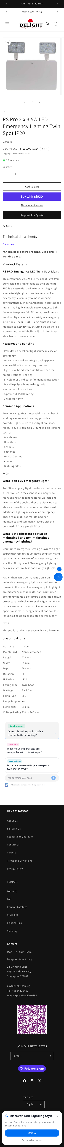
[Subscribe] (50, 1056)
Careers (11, 852)
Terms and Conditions (19, 860)
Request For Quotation (20, 836)
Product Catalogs (17, 906)
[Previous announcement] (6, 4)
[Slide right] (40, 102)
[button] (7, 24)
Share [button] (9, 226)
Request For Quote (32, 215)
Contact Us (13, 844)
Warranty (12, 891)
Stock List (12, 914)
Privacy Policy (15, 868)
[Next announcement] (57, 4)
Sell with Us (14, 828)
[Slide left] (24, 102)
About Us (12, 820)
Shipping (6, 153)
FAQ (9, 899)
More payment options (32, 205)
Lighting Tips (14, 922)
